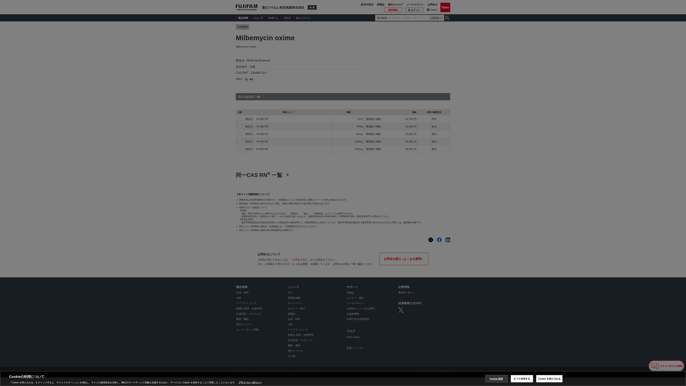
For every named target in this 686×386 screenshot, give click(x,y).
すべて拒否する (522, 378)
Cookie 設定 (496, 378)
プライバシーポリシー (250, 382)
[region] (343, 378)
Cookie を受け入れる (549, 378)
